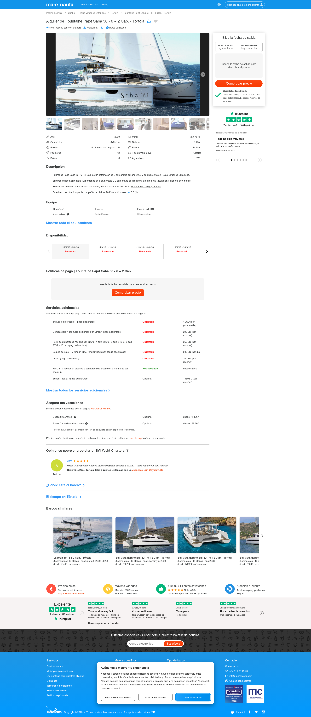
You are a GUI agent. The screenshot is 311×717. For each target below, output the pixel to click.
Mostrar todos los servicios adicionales (76, 390)
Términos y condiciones (59, 685)
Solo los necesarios (155, 697)
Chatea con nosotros (240, 680)
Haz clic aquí (136, 438)
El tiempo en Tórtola (62, 496)
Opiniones (52, 680)
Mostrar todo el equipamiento (146, 186)
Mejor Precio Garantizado (71, 593)
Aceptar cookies (193, 697)
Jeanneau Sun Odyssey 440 (147, 470)
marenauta (59, 4)
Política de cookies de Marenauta (147, 684)
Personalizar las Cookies (118, 697)
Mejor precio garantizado (60, 671)
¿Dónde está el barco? (64, 484)
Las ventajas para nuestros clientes (65, 675)
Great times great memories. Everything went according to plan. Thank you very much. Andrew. (117, 465)
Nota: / (187, 591)
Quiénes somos (55, 666)
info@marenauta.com (240, 675)
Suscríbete (173, 643)
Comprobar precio (128, 292)
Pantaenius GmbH (100, 408)
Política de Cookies (57, 690)
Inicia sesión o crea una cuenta (242, 4)
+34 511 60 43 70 (238, 671)
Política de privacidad (58, 695)
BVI (69, 461)
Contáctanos (232, 666)
